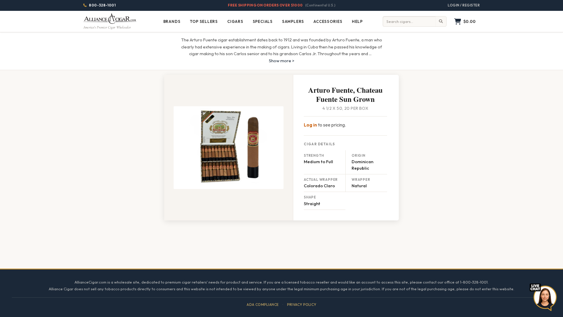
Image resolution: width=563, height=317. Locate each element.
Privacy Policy (301, 304)
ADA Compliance (263, 304)
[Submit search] (441, 21)
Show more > (281, 60)
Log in (310, 125)
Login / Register (464, 5)
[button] (465, 21)
